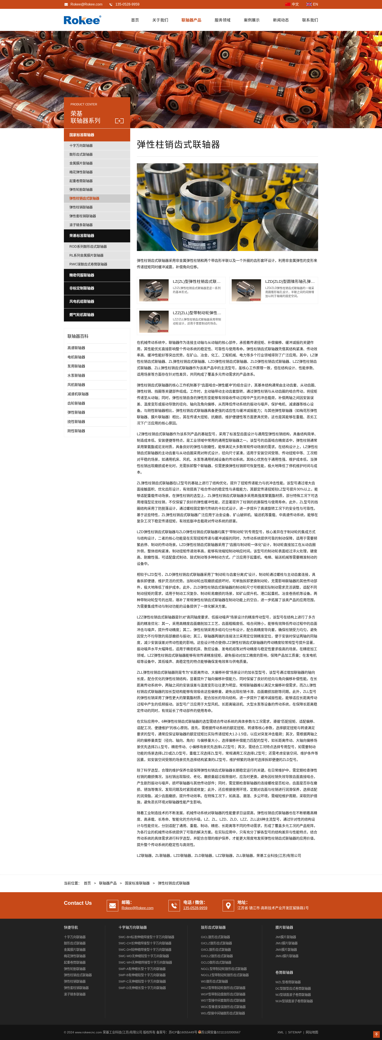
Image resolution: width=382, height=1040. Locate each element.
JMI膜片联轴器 (285, 937)
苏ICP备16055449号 (183, 1032)
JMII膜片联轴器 (286, 949)
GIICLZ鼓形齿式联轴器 (217, 956)
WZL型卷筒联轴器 (288, 982)
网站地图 (312, 1032)
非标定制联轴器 (81, 288)
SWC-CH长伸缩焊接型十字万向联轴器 (144, 943)
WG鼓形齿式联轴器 (214, 981)
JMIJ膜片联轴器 (286, 943)
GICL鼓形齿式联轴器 (215, 937)
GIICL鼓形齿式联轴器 (216, 949)
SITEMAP (295, 1032)
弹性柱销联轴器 (81, 207)
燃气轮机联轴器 (81, 315)
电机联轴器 (76, 357)
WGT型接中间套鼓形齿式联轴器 (223, 1000)
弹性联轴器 (76, 412)
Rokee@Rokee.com (86, 4)
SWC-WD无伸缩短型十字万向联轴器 (143, 956)
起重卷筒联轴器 (81, 181)
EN (315, 4)
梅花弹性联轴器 (81, 172)
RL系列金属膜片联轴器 (86, 255)
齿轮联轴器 (76, 403)
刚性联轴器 (76, 431)
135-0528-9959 (195, 908)
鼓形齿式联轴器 (81, 154)
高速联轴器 (76, 348)
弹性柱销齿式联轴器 (84, 198)
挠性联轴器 (76, 422)
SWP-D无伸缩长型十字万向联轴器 (142, 988)
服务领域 (223, 20)
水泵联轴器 (76, 375)
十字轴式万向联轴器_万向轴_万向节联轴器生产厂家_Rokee (82, 20)
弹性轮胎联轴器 (81, 189)
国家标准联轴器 (81, 135)
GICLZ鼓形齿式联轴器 (216, 943)
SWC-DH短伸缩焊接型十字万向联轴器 (144, 949)
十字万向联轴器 (81, 145)
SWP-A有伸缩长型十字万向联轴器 (142, 969)
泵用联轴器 (76, 366)
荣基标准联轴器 (81, 236)
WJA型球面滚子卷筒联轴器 (294, 1001)
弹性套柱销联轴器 (82, 216)
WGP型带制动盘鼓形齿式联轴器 (223, 994)
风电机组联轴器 (81, 301)
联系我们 (310, 20)
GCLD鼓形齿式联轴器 (216, 962)
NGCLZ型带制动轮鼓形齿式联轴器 (225, 975)
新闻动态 (281, 20)
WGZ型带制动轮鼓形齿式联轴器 (223, 988)
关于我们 (160, 20)
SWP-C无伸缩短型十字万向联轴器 (142, 981)
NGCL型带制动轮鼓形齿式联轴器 (224, 969)
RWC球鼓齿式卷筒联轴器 (88, 264)
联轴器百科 (77, 336)
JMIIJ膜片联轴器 (286, 956)
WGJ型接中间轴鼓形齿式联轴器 (223, 1013)
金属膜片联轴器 (81, 163)
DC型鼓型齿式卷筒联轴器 (293, 988)
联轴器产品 (191, 20)
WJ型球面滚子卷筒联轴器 (293, 994)
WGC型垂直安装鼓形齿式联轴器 (223, 1007)
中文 (295, 4)
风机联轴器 (76, 385)
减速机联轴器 (78, 394)
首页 (135, 20)
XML (280, 1032)
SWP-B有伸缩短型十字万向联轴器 (142, 975)
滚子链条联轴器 (81, 225)
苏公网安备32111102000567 (221, 1032)
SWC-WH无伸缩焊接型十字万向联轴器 (145, 962)
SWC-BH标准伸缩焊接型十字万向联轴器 (146, 937)
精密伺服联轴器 (81, 275)
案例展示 (252, 20)
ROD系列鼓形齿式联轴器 (88, 246)
